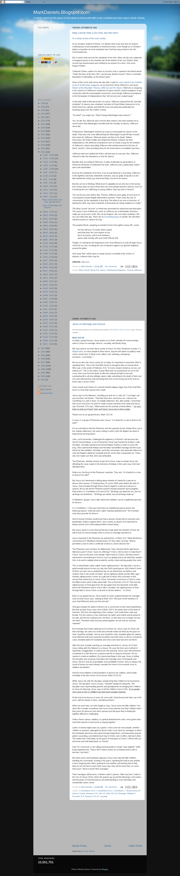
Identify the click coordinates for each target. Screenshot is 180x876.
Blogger (105, 869)
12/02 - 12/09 (49, 169)
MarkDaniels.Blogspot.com (61, 12)
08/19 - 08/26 (49, 233)
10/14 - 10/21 (49, 193)
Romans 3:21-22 (92, 796)
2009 (43, 355)
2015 (43, 142)
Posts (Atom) (89, 851)
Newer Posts (79, 845)
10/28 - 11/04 (48, 186)
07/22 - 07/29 (49, 247)
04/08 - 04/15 (49, 295)
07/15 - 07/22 (49, 250)
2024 (43, 110)
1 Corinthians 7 (119, 791)
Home (107, 845)
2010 (43, 352)
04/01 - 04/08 (49, 299)
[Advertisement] (107, 295)
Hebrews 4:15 (92, 793)
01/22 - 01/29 (49, 334)
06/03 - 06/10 (49, 267)
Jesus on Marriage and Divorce (88, 324)
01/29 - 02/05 (49, 330)
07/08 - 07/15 (49, 254)
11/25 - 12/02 (48, 172)
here (87, 262)
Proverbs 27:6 (78, 796)
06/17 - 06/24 (49, 260)
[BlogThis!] (128, 266)
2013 (43, 148)
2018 (43, 131)
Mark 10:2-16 (112, 793)
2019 (43, 128)
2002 (43, 380)
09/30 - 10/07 (49, 212)
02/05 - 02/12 (49, 327)
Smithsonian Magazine (116, 270)
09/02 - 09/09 (49, 226)
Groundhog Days (111, 217)
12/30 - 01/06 (49, 155)
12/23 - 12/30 (49, 158)
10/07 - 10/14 (49, 197)
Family (82, 793)
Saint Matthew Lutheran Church (119, 329)
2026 (43, 103)
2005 (43, 369)
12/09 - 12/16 (49, 165)
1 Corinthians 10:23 (87, 791)
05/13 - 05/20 (49, 278)
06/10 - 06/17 (49, 264)
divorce (75, 793)
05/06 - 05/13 (49, 281)
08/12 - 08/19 (49, 236)
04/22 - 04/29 (49, 288)
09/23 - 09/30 (49, 215)
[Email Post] (121, 266)
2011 (43, 348)
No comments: (111, 266)
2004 (43, 373)
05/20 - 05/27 (49, 274)
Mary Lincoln (84, 270)
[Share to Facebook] (133, 266)
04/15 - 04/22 (49, 292)
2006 (43, 366)
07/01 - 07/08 (49, 257)
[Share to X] (131, 266)
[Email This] (126, 266)
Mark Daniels (46, 389)
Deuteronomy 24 (133, 791)
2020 (43, 124)
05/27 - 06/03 (49, 271)
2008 (43, 359)
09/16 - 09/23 (49, 219)
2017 (43, 135)
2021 (43, 121)
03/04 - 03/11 (48, 313)
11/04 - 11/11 (48, 183)
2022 (43, 117)
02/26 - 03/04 (49, 316)
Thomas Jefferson (134, 270)
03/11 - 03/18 (48, 309)
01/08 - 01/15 (49, 341)
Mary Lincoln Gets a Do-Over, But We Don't (95, 33)
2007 (43, 362)
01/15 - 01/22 (49, 337)
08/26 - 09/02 (49, 229)
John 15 (102, 793)
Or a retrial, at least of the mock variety (89, 38)
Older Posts (135, 845)
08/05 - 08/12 (49, 240)
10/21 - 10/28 (49, 190)
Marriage (122, 793)
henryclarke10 (46, 393)
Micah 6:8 (95, 270)
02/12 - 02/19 (49, 323)
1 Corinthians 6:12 (104, 791)
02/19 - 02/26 (49, 320)
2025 (43, 107)
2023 (43, 114)
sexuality (103, 796)
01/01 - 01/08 (49, 344)
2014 (43, 145)
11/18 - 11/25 (48, 176)
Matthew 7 (131, 793)
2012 (43, 152)
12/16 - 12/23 (49, 162)
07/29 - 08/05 (49, 243)
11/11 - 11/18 (48, 179)
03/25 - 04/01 (49, 302)
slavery (103, 270)
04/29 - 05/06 (49, 285)
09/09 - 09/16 (49, 222)
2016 (43, 138)
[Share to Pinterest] (136, 266)
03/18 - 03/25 (49, 306)
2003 (43, 376)
